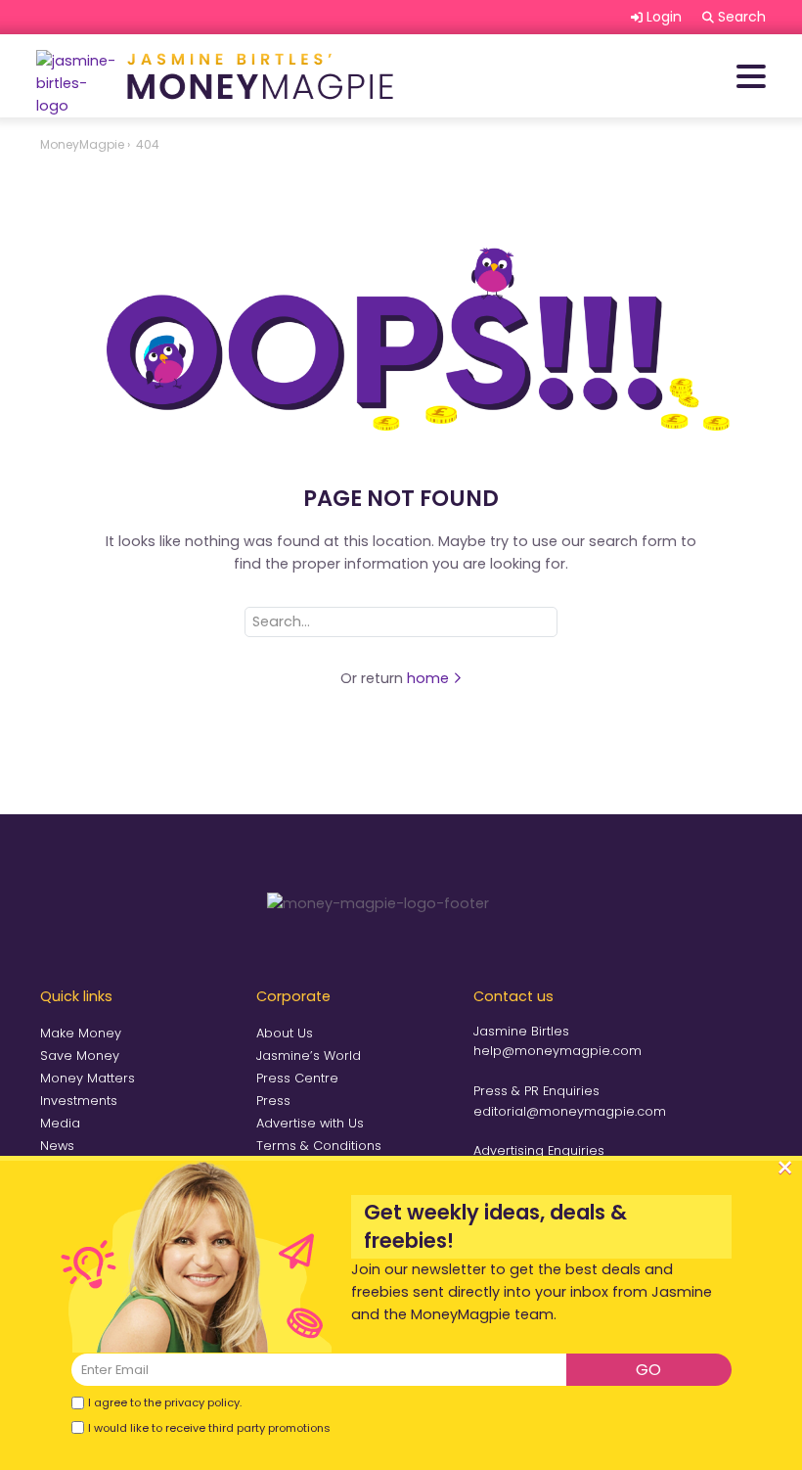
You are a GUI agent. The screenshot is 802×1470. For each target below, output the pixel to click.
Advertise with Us (310, 1123)
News (57, 1145)
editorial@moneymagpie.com (569, 1111)
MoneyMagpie (82, 144)
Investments (78, 1100)
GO (648, 1369)
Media (60, 1123)
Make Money (80, 1033)
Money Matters (87, 1078)
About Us (284, 1033)
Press (273, 1100)
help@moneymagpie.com (557, 1050)
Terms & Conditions (318, 1145)
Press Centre (297, 1078)
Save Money (79, 1055)
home (430, 678)
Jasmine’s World (308, 1055)
